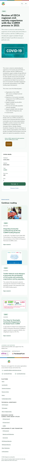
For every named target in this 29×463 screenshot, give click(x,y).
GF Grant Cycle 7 (6, 422)
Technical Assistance (6, 388)
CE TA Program (5, 404)
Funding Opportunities (6, 398)
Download (9, 144)
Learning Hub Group (21, 373)
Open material (7, 244)
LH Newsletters (5, 451)
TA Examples (4, 408)
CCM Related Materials (7, 441)
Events (3, 395)
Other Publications (6, 448)
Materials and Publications (8, 434)
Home (3, 381)
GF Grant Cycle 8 (6, 419)
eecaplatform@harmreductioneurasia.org (12, 370)
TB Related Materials (6, 444)
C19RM (5, 170)
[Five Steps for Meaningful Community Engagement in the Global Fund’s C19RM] (14, 304)
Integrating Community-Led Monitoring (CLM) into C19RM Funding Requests (12, 230)
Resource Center (14, 188)
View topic (13, 184)
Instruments (5, 437)
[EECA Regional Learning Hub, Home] (3, 3)
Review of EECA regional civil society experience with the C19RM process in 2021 (14, 139)
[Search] (22, 3)
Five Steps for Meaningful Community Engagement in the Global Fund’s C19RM (12, 322)
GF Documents (6, 430)
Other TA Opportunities (7, 411)
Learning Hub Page (8, 373)
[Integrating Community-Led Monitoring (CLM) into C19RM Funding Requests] (14, 213)
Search (22, 3)
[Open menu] (26, 3)
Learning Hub (4, 385)
